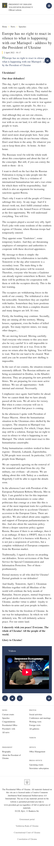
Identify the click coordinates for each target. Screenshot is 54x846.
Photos (32, 710)
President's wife (8, 728)
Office (32, 747)
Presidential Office (9, 725)
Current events (8, 714)
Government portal (27, 819)
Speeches (22, 26)
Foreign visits (35, 725)
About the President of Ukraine (11, 756)
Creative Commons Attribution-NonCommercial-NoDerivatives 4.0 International (26, 795)
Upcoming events (36, 764)
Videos (32, 738)
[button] (12, 698)
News (13, 26)
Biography (6, 751)
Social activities (35, 714)
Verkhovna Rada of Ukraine (27, 826)
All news (6, 732)
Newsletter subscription (39, 768)
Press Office (35, 760)
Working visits (35, 721)
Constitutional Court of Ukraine (27, 832)
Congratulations (8, 721)
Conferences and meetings (40, 718)
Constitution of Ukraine (27, 839)
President (7, 747)
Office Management (37, 751)
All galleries (34, 728)
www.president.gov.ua (13, 804)
